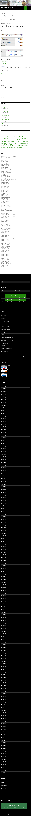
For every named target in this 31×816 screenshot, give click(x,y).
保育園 (26, 141)
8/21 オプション (5, 107)
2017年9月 (3, 677)
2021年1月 (3, 568)
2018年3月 (3, 661)
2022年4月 (3, 527)
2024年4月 (3, 462)
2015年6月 (3, 751)
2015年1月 (3, 764)
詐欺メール (28, 145)
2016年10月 (3, 707)
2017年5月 (3, 688)
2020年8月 (3, 582)
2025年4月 (3, 429)
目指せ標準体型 (4, 343)
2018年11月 (3, 639)
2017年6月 (3, 685)
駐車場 (20, 147)
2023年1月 (3, 503)
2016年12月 (3, 702)
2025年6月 (3, 424)
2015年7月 (3, 748)
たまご (2, 324)
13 (19, 297)
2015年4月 (3, 756)
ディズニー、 (25, 138)
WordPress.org (4, 790)
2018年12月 (3, 636)
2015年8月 (3, 745)
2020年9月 (3, 579)
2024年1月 (3, 470)
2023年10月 (3, 478)
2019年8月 (3, 614)
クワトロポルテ (4, 138)
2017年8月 (3, 680)
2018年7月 (3, 650)
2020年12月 (3, 571)
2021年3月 (3, 563)
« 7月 (2, 306)
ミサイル (13, 141)
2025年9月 (3, 416)
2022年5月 (3, 525)
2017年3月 (3, 693)
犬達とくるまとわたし (6, 337)
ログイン (3, 782)
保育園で (2, 143)
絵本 (2, 345)
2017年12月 (3, 669)
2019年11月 (3, 606)
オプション (3, 13)
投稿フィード (4, 785)
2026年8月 (3, 386)
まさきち (13, 19)
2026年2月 (3, 402)
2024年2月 (3, 467)
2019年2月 (3, 631)
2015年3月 (3, 759)
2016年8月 (3, 712)
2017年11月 (3, 672)
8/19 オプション (5, 115)
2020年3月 (3, 595)
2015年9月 (3, 742)
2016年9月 (3, 710)
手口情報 (3, 332)
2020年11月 (3, 574)
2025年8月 (3, 418)
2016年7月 (3, 715)
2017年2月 (3, 696)
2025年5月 (3, 427)
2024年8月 (3, 451)
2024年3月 (3, 465)
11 (11, 297)
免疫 (7, 143)
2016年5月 (3, 721)
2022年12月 (3, 506)
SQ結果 (2, 318)
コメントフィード (5, 788)
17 (7, 299)
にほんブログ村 (4, 369)
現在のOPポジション (6, 340)
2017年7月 (3, 683)
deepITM (6, 134)
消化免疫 (21, 143)
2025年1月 (3, 437)
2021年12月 (3, 538)
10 (7, 297)
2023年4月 (3, 495)
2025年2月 (3, 435)
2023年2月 (3, 500)
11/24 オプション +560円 (7, 86)
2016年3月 (3, 726)
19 (15, 299)
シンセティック (10, 138)
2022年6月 (3, 522)
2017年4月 (3, 691)
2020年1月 (3, 601)
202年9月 (3, 772)
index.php (10, 134)
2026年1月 (3, 405)
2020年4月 (3, 593)
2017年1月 (3, 699)
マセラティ (4, 141)
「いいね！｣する (5, 74)
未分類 (2, 334)
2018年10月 (3, 642)
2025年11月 (3, 410)
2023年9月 (3, 481)
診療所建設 (3, 351)
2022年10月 (3, 511)
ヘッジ (13, 139)
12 (15, 297)
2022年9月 (3, 514)
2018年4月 (3, 658)
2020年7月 (3, 585)
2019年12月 (3, 604)
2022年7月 (3, 519)
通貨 (13, 147)
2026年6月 (3, 391)
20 (19, 299)
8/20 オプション (5, 111)
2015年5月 (3, 753)
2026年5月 (3, 394)
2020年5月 (3, 590)
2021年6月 (3, 555)
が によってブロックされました (14, 806)
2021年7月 (3, 552)
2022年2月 (3, 533)
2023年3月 (3, 497)
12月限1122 (4, 61)
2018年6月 (3, 653)
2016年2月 (3, 729)
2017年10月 (3, 674)
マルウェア (10, 141)
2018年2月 (3, 663)
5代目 (2, 134)
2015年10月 (3, 740)
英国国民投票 (22, 145)
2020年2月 (3, 598)
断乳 (11, 143)
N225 (2, 315)
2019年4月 (3, 625)
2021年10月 (3, 544)
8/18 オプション (5, 119)
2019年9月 (3, 612)
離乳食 (18, 147)
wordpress (28, 134)
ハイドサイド (3, 139)
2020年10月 (3, 576)
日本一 (14, 143)
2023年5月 (3, 492)
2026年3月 (3, 399)
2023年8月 (3, 484)
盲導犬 (2, 145)
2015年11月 (3, 737)
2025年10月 (3, 413)
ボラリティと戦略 (5, 329)
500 (4, 135)
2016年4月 (3, 723)
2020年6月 (3, 587)
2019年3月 (3, 628)
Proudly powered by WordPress (7, 814)
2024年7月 (3, 454)
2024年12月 (3, 440)
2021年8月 (3, 549)
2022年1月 (3, 535)
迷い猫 (10, 147)
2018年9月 (3, 644)
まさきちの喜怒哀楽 (7, 8)
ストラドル (16, 138)
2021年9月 (3, 546)
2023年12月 (3, 473)
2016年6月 (3, 718)
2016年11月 (3, 704)
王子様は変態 (25, 143)
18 (11, 299)
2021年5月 (3, 557)
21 (24, 299)
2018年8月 (3, 647)
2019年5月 (3, 623)
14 (24, 297)
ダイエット (20, 138)
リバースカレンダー (19, 141)
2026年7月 (3, 388)
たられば (2, 136)
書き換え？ (17, 143)
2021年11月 (3, 541)
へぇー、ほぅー (4, 326)
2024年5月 (3, 459)
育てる (16, 145)
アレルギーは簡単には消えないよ (10, 136)
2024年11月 (3, 443)
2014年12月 (3, 767)
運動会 (15, 147)
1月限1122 (4, 63)
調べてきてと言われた (5, 147)
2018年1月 (3, 666)
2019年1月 (3, 634)
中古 (24, 141)
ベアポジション (19, 140)
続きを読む (9, 145)
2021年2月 (3, 565)
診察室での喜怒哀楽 (5, 348)
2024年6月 (3, 457)
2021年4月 (3, 560)
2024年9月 (3, 448)
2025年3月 (3, 432)
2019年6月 (3, 620)
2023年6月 (3, 489)
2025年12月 (3, 407)
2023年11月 (3, 476)
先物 (5, 143)
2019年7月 (3, 617)
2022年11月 (3, 508)
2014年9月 (3, 770)
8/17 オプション (5, 123)
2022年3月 (3, 530)
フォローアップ (9, 139)
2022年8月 (3, 516)
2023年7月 (3, 486)
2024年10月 (3, 446)
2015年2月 (3, 762)
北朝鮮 (9, 143)
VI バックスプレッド (21, 135)
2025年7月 (3, 421)
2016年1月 (3, 732)
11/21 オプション (5, 81)
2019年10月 (3, 609)
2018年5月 (3, 655)
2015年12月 (3, 734)
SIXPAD (14, 135)
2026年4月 (3, 397)
